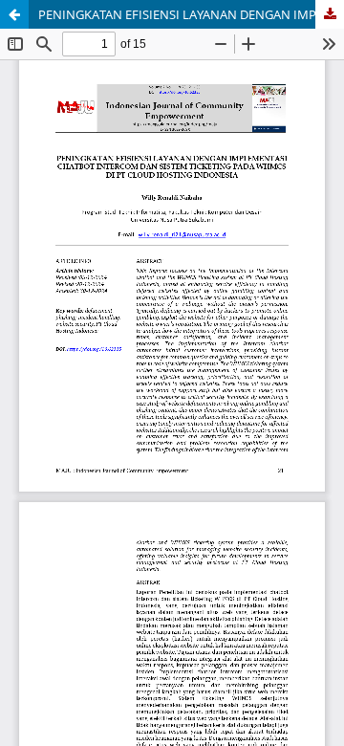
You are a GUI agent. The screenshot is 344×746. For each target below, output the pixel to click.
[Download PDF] (329, 14)
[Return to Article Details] (14, 14)
